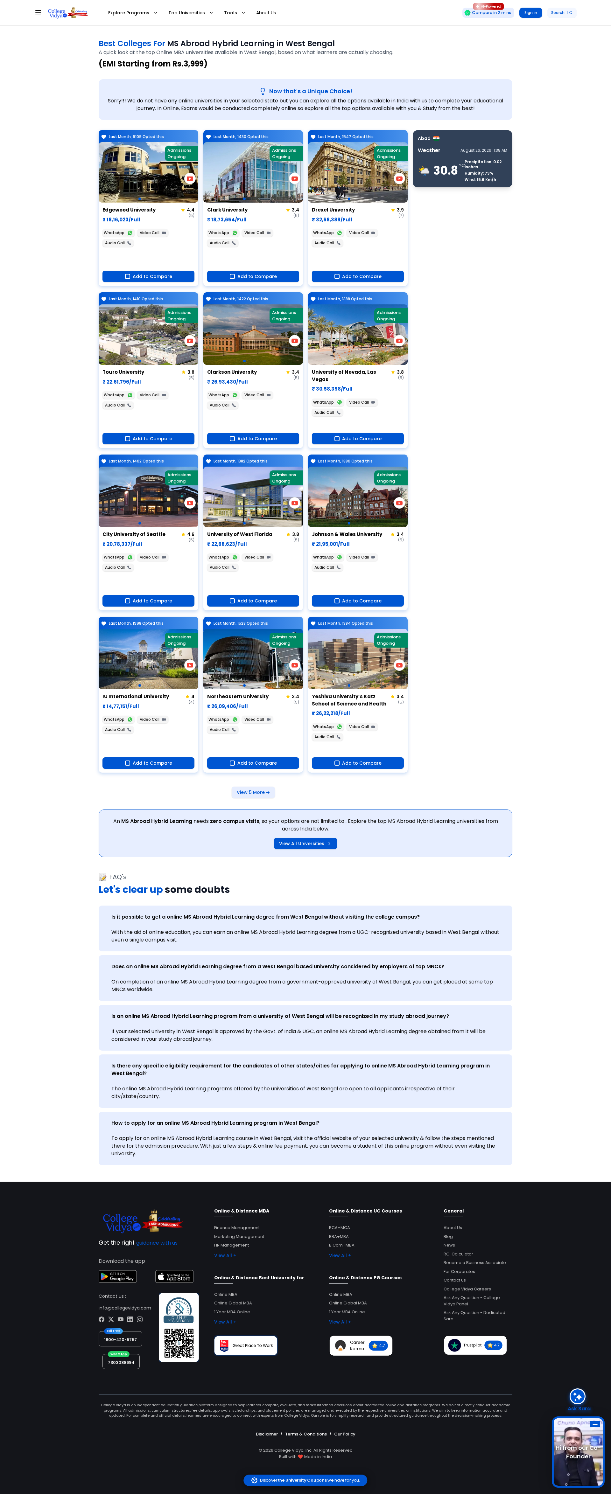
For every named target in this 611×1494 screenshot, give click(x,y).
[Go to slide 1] (139, 199)
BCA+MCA (339, 1228)
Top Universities (186, 13)
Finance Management (237, 1228)
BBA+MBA (339, 1236)
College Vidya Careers (467, 1289)
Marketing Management (239, 1236)
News (449, 1245)
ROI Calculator (458, 1254)
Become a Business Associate (475, 1263)
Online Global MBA (233, 1303)
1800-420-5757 (120, 1340)
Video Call (149, 232)
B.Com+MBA (342, 1245)
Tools (230, 13)
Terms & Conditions (306, 1434)
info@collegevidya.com (125, 1308)
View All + (225, 1255)
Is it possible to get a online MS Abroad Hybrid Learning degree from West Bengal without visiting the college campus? (265, 917)
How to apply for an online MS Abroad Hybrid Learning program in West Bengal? (215, 1123)
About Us (266, 13)
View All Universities (301, 843)
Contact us (455, 1280)
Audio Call (115, 243)
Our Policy (344, 1434)
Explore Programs (128, 13)
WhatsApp (114, 232)
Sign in (530, 12)
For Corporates (459, 1271)
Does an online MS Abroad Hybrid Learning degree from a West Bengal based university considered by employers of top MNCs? (277, 966)
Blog (448, 1236)
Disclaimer (267, 1434)
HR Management (231, 1245)
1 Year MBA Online (232, 1312)
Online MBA (225, 1294)
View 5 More (253, 792)
